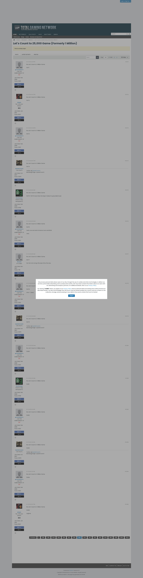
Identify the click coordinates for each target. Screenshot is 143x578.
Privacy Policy (92, 285)
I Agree (71, 295)
